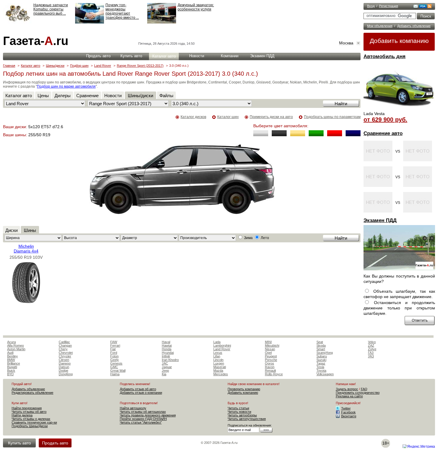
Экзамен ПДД (380, 220)
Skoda (321, 345)
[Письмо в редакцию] (415, 7)
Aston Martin (16, 349)
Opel (268, 352)
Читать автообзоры (242, 415)
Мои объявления (379, 26)
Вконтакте (348, 416)
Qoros (269, 363)
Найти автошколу (133, 408)
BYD (10, 374)
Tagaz (320, 363)
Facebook (348, 412)
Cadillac (64, 342)
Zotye (372, 349)
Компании (229, 56)
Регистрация (388, 6)
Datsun (64, 367)
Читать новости (239, 411)
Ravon (269, 367)
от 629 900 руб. (385, 119)
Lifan (216, 356)
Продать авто (98, 56)
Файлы (166, 95)
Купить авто (131, 56)
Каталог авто (164, 56)
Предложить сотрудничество (358, 392)
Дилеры (63, 95)
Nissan (270, 349)
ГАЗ (371, 352)
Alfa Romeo (15, 345)
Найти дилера (22, 415)
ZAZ (371, 345)
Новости (196, 56)
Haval (166, 342)
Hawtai (167, 345)
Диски (11, 230)
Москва (346, 43)
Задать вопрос (347, 389)
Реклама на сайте (349, 396)
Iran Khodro (170, 360)
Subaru (321, 356)
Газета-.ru (35, 40)
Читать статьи (238, 408)
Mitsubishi (272, 345)
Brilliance (13, 363)
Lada (216, 342)
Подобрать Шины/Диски (30, 426)
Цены (43, 95)
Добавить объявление (414, 26)
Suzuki (321, 360)
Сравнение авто (383, 133)
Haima (114, 374)
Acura (11, 342)
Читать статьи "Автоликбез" (141, 422)
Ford (113, 352)
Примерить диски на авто (271, 117)
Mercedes (220, 374)
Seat (319, 342)
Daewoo (65, 363)
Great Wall (117, 370)
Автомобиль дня (385, 56)
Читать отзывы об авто (29, 411)
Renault (270, 370)
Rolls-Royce (274, 374)
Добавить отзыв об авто (138, 389)
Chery (63, 349)
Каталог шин (228, 117)
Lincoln (218, 360)
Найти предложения (27, 408)
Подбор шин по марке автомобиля (66, 86)
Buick (11, 370)
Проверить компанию (244, 389)
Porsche (271, 360)
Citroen (64, 360)
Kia (164, 374)
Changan (65, 345)
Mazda (218, 370)
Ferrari (115, 345)
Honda (166, 349)
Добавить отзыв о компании (141, 392)
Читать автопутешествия (247, 419)
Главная (9, 65)
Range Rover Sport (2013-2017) (140, 65)
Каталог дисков (193, 117)
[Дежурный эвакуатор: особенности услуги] (161, 22)
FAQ (364, 389)
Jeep (165, 370)
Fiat (113, 349)
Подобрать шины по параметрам (332, 117)
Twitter (346, 408)
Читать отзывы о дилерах (31, 419)
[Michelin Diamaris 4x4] (26, 302)
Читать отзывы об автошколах (143, 411)
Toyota (321, 370)
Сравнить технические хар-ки (34, 422)
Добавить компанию (399, 40)
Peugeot (271, 356)
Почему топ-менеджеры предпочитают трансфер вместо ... (122, 11)
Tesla (320, 367)
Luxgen (218, 363)
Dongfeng (66, 374)
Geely (114, 360)
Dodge (63, 370)
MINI (268, 342)
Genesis (116, 363)
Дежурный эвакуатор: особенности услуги (196, 7)
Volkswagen (325, 374)
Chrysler (65, 356)
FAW (113, 342)
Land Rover (102, 65)
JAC (165, 363)
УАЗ (371, 356)
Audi (10, 352)
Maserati (219, 367)
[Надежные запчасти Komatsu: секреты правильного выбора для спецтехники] (17, 22)
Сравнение (87, 95)
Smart (320, 349)
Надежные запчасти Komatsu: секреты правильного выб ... (50, 9)
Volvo (372, 342)
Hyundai (168, 352)
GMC (114, 367)
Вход (371, 6)
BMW (11, 360)
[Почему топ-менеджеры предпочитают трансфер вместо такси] (89, 22)
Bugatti (12, 367)
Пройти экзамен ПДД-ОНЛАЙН (143, 419)
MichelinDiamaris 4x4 (26, 248)
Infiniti (166, 356)
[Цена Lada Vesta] (399, 109)
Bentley (12, 356)
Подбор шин (79, 65)
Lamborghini (222, 345)
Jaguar (167, 367)
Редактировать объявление (32, 392)
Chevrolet (66, 352)
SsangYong (324, 352)
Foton (114, 356)
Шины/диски (55, 65)
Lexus (217, 352)
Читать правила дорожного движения (148, 415)
